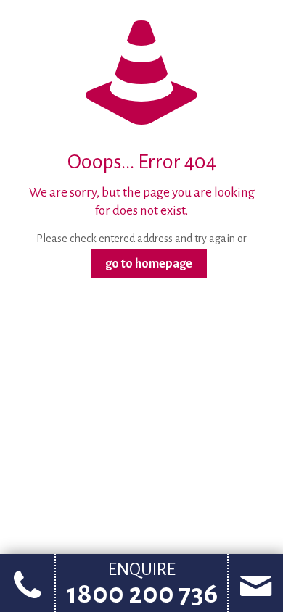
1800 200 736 (142, 593)
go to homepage (148, 263)
